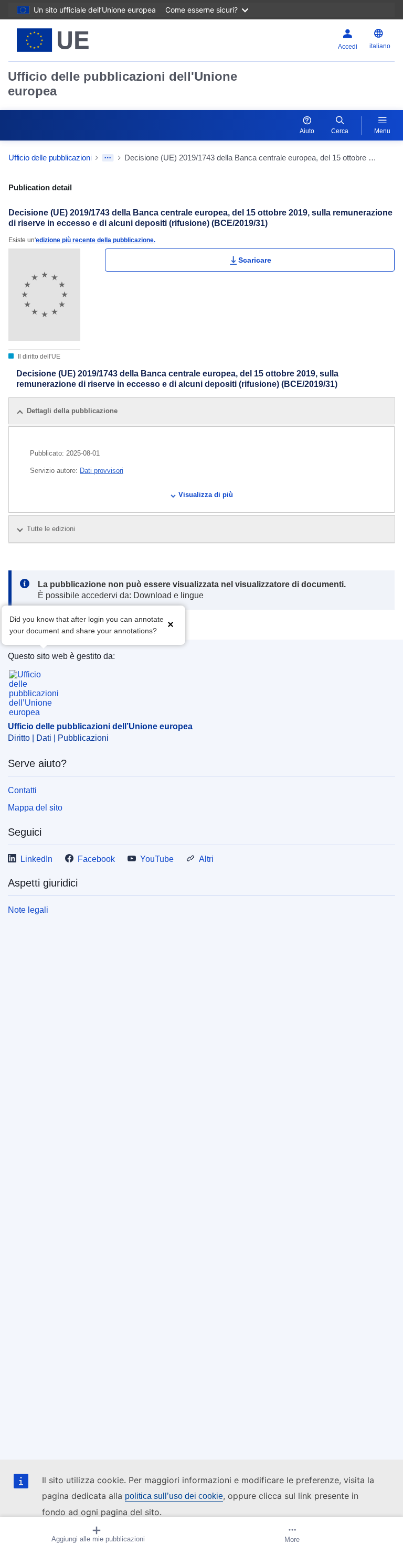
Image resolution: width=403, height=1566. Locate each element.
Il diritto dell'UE (38, 356)
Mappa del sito (35, 807)
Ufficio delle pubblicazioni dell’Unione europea (100, 726)
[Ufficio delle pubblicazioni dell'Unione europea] (76, 40)
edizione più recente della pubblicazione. (95, 239)
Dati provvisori (101, 470)
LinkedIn (36, 859)
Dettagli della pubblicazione (72, 411)
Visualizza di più (205, 495)
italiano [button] (379, 46)
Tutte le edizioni (52, 529)
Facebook (96, 859)
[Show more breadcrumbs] (108, 158)
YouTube (157, 859)
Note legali (28, 909)
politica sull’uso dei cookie (174, 1496)
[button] (170, 624)
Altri (206, 859)
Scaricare (254, 260)
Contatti (22, 790)
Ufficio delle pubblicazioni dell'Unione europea (122, 83)
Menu (382, 131)
